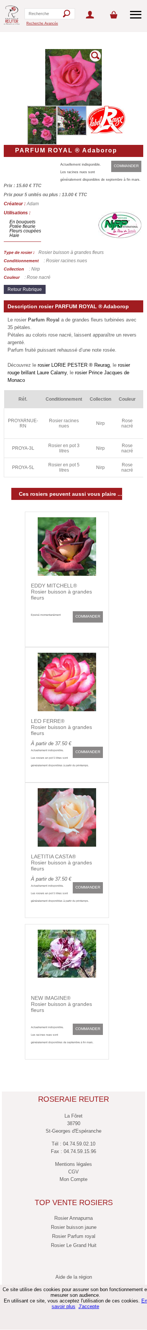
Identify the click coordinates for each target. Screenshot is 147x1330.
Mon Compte (73, 1179)
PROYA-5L (23, 467)
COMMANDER (126, 166)
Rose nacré (127, 423)
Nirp (100, 423)
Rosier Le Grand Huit (73, 1245)
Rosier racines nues (64, 423)
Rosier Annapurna (73, 1218)
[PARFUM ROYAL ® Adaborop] (73, 104)
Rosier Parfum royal (73, 1236)
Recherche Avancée (42, 23)
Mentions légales (73, 1164)
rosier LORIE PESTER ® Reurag (74, 365)
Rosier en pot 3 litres (64, 448)
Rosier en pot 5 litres (64, 467)
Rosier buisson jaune (73, 1227)
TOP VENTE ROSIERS (74, 1202)
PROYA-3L (23, 448)
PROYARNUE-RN (23, 423)
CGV (73, 1172)
